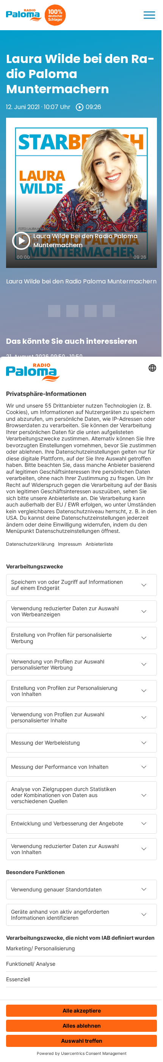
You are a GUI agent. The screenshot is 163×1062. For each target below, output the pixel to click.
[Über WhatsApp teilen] (91, 311)
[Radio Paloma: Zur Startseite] (24, 15)
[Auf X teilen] (72, 311)
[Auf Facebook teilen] (54, 311)
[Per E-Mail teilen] (109, 311)
